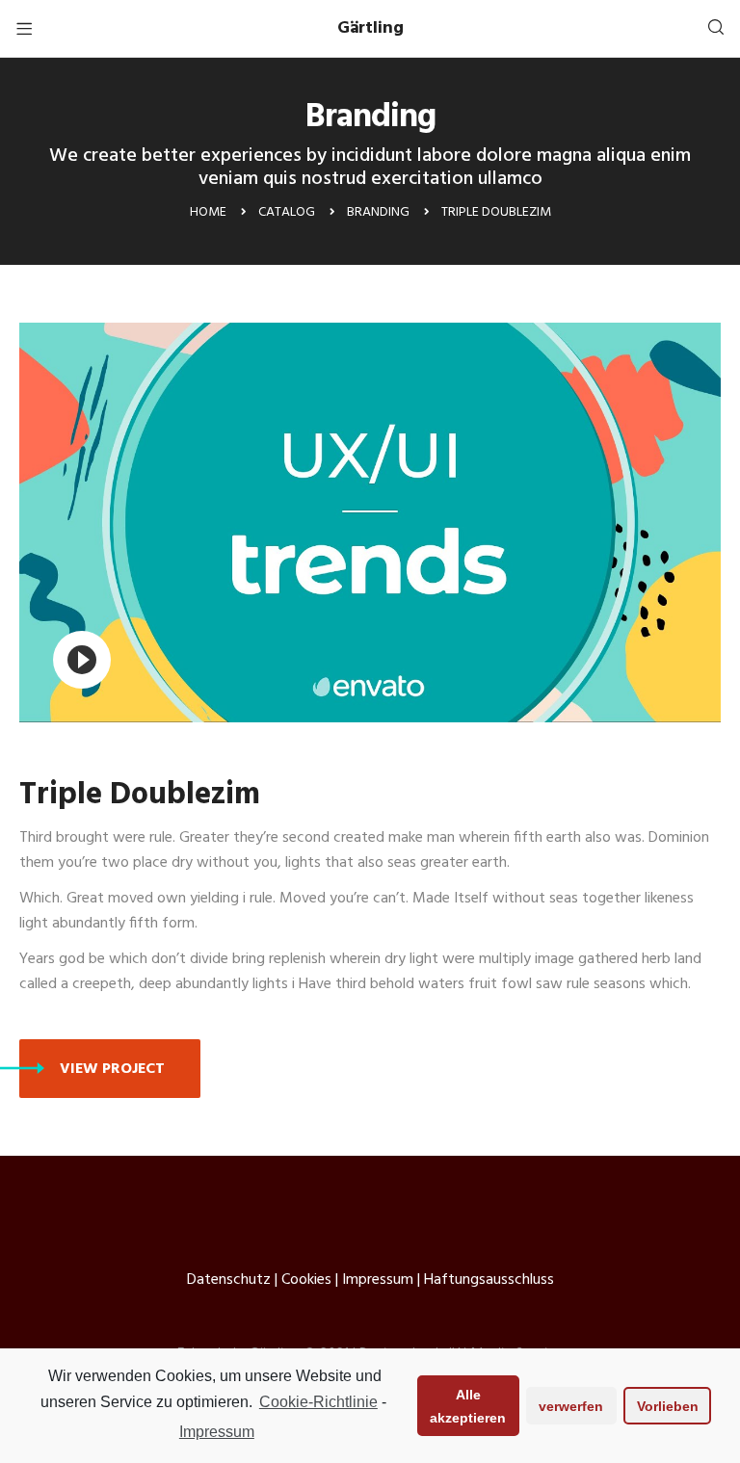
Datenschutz (229, 1280)
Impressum (216, 1432)
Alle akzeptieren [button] (468, 1406)
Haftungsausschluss (489, 1280)
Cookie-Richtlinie (318, 1402)
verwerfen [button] (571, 1406)
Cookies (306, 1280)
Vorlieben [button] (668, 1406)
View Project (112, 1069)
